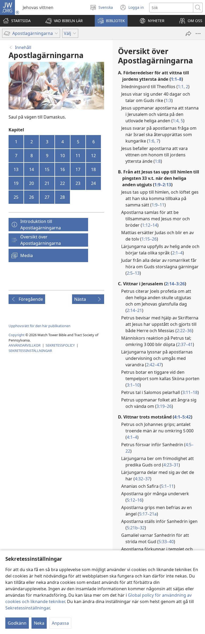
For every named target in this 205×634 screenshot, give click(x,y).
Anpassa (60, 623)
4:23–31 (171, 465)
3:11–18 (190, 392)
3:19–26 (164, 406)
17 (78, 169)
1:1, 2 (183, 87)
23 (78, 183)
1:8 (158, 161)
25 (16, 197)
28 (62, 197)
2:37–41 (185, 344)
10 (62, 155)
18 (93, 169)
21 (47, 183)
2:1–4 (177, 253)
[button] (64, 21)
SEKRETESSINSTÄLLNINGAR (30, 350)
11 (78, 155)
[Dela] (188, 33)
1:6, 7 (153, 141)
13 (16, 169)
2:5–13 (133, 273)
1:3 (168, 100)
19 (16, 183)
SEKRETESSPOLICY (60, 345)
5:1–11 (167, 486)
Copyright (17, 334)
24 (93, 183)
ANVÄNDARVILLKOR (25, 345)
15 (47, 169)
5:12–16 (134, 500)
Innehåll (23, 47)
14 (31, 169)
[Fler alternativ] (198, 33)
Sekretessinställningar (27, 608)
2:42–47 (153, 365)
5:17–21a (148, 514)
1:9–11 (158, 205)
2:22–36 (184, 331)
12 (93, 155)
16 (62, 169)
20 (31, 183)
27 (47, 197)
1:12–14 (149, 225)
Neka (39, 623)
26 (31, 197)
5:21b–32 (136, 528)
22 (62, 183)
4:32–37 (142, 479)
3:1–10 (133, 385)
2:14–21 (134, 310)
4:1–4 (132, 437)
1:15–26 (149, 239)
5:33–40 (166, 541)
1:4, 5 (178, 121)
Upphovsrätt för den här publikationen (39, 325)
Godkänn (17, 623)
